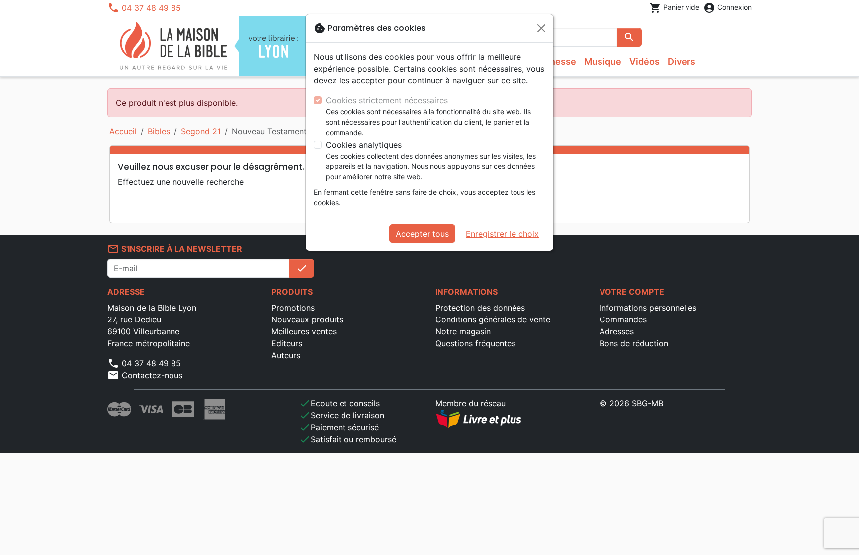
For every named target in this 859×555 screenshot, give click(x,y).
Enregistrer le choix (502, 233)
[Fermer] (541, 28)
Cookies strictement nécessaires (387, 100)
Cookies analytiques (364, 145)
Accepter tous (422, 233)
